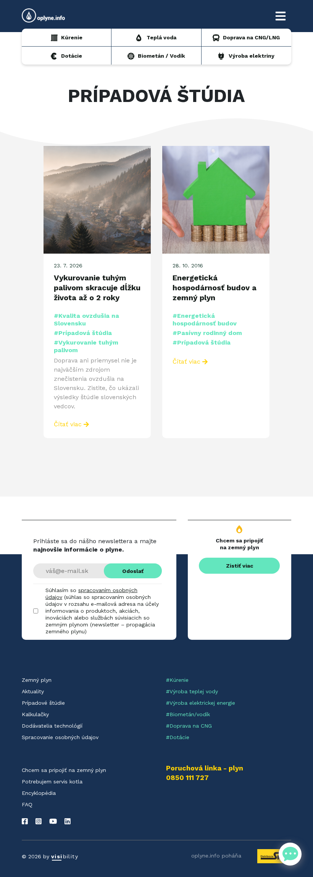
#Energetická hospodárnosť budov (205, 319)
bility (64, 856)
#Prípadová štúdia (83, 333)
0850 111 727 (187, 778)
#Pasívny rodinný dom (207, 333)
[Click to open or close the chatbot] (290, 854)
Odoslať (133, 571)
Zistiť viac (239, 566)
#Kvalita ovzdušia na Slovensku (86, 319)
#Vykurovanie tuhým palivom (86, 346)
